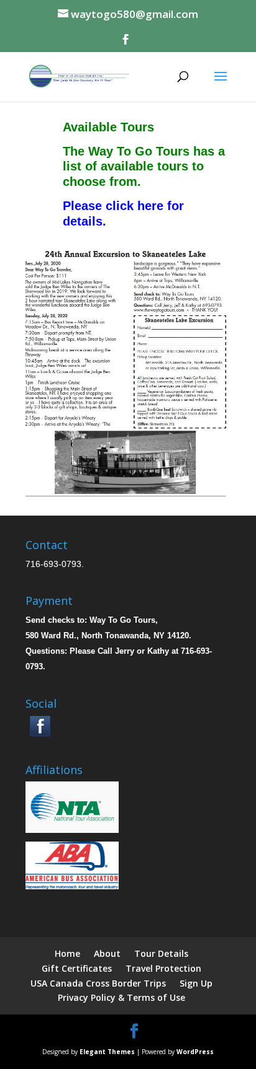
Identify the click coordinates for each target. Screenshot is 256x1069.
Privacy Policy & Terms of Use (121, 997)
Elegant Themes (107, 1051)
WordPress (195, 1051)
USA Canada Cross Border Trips (98, 983)
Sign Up (196, 983)
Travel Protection (163, 968)
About (107, 953)
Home (67, 953)
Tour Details (161, 953)
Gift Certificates (77, 968)
